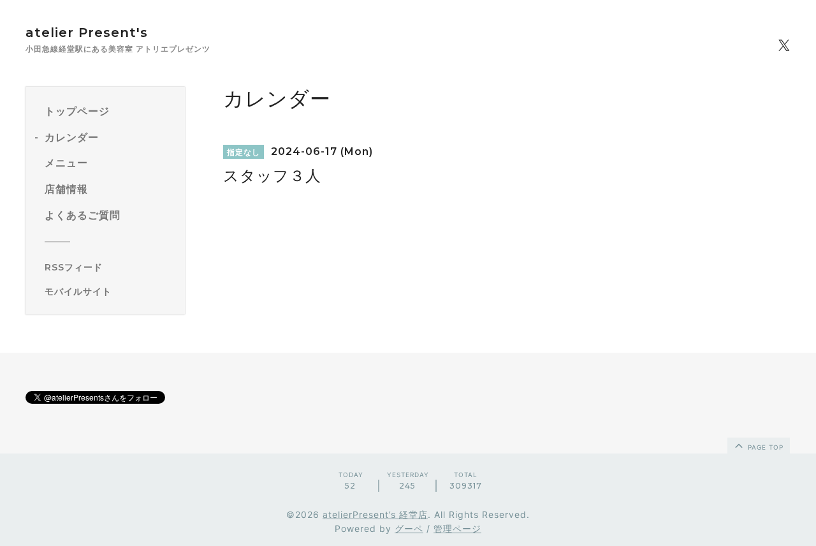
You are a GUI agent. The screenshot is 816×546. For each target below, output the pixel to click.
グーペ (409, 528)
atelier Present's (87, 32)
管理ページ (457, 528)
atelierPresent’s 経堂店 (375, 514)
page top (764, 447)
